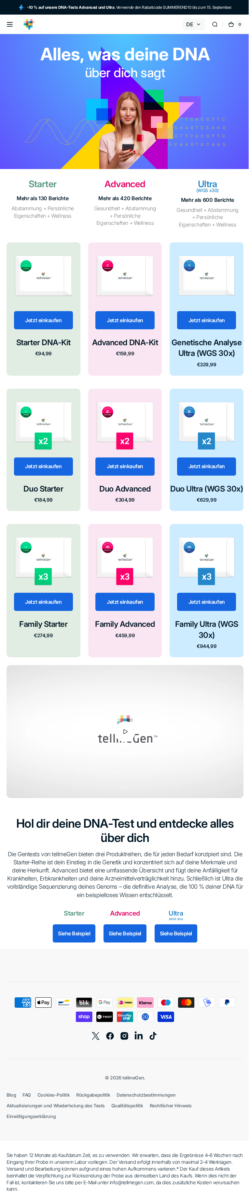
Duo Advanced (122, 485)
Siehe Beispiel (72, 936)
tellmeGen (131, 1081)
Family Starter (43, 630)
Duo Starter (42, 485)
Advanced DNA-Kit (122, 341)
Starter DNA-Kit (42, 341)
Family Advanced (123, 630)
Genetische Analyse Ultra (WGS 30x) (202, 346)
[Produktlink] (43, 308)
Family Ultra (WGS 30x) (202, 636)
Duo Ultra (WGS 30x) (202, 491)
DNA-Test (106, 826)
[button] (10, 24)
